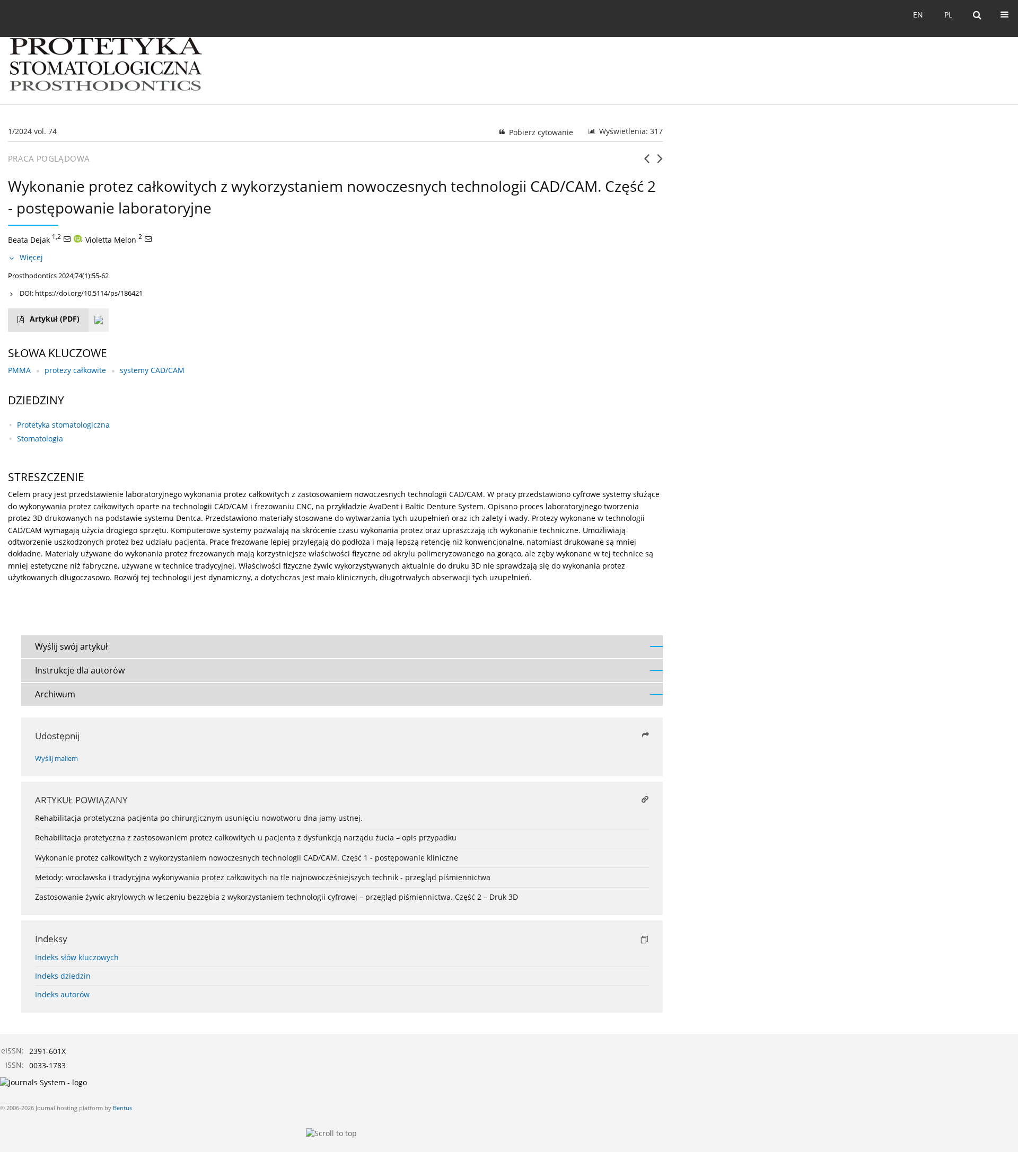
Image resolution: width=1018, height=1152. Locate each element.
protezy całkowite (75, 370)
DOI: (81, 293)
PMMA (19, 370)
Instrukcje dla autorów (80, 670)
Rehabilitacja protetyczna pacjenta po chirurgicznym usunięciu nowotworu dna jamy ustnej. (199, 818)
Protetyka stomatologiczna (63, 425)
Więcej (31, 257)
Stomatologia (40, 438)
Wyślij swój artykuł (71, 646)
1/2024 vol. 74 (32, 131)
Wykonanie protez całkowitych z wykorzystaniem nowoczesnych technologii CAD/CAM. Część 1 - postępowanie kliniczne (246, 858)
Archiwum (55, 694)
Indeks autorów (62, 994)
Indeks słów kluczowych (77, 957)
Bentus (122, 1108)
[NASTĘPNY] (660, 162)
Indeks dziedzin (63, 976)
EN (918, 15)
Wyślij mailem (56, 758)
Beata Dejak (29, 239)
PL (948, 15)
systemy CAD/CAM (152, 370)
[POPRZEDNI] (646, 162)
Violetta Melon (110, 239)
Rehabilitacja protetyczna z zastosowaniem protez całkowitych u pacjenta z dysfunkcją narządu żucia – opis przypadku (246, 837)
